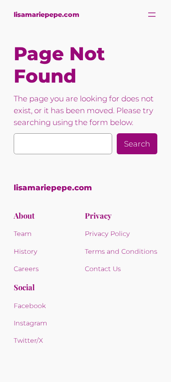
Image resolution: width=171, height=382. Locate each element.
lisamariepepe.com (46, 14)
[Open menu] (151, 14)
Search (137, 143)
